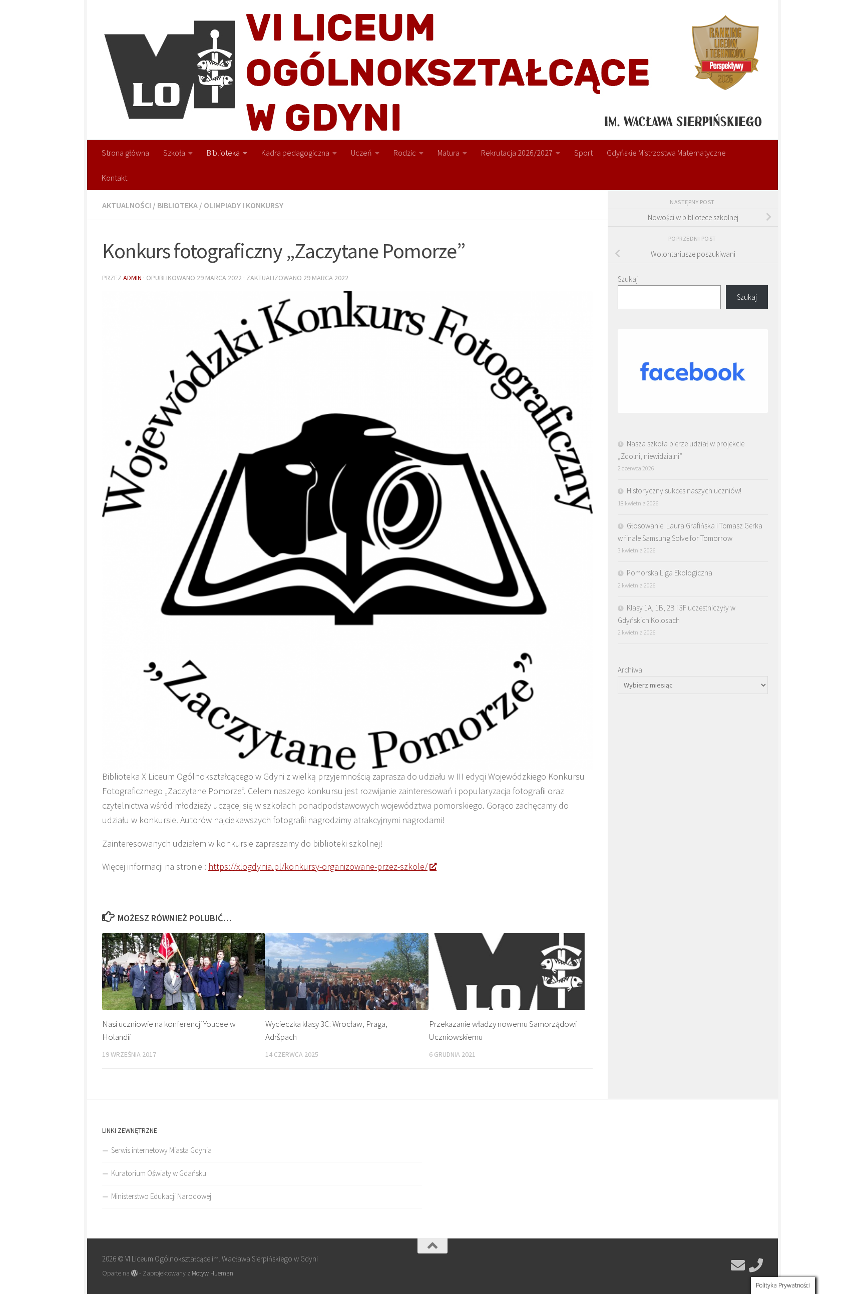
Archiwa (630, 670)
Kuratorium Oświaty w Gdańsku (158, 1173)
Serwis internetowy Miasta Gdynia (161, 1150)
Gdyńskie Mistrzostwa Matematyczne (666, 153)
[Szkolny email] (738, 1265)
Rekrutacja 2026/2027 (517, 153)
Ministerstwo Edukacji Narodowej (161, 1196)
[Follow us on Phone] (756, 1265)
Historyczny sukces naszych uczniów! (684, 490)
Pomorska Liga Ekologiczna (669, 572)
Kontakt (114, 178)
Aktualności (126, 205)
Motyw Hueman (212, 1273)
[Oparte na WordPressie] (134, 1273)
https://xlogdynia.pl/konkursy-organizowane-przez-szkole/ (317, 866)
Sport (583, 153)
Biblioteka (223, 153)
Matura (449, 153)
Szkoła (174, 153)
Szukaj (628, 279)
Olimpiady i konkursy (243, 205)
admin (132, 277)
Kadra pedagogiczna (295, 153)
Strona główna (125, 153)
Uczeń (361, 153)
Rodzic (404, 153)
